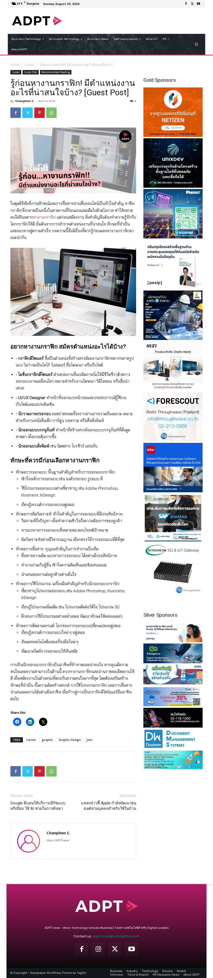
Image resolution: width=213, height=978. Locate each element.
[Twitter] (192, 4)
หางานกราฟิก (44, 217)
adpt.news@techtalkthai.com (116, 936)
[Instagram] (98, 949)
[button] (196, 44)
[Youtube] (198, 4)
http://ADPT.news (57, 840)
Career (29, 64)
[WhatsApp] (51, 113)
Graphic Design (70, 740)
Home (14, 64)
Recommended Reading (56, 72)
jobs (89, 740)
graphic (47, 740)
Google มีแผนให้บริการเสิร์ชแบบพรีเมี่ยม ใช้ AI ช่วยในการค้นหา (37, 806)
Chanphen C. (24, 101)
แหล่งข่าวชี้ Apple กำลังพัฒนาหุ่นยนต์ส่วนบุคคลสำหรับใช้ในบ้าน (108, 806)
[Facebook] (186, 4)
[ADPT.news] (37, 20)
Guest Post (30, 72)
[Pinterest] (39, 113)
